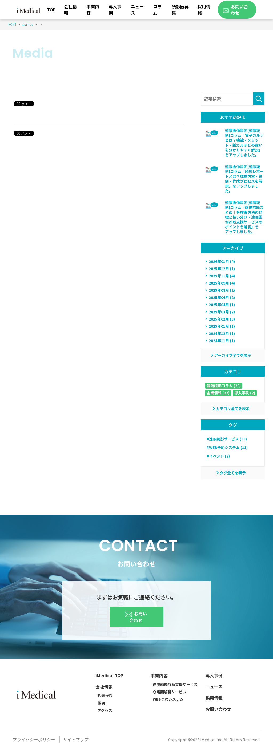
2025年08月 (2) (222, 290)
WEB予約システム (168, 699)
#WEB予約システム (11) (227, 447)
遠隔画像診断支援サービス (175, 684)
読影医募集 (180, 9)
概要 (101, 703)
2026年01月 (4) (222, 261)
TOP (51, 9)
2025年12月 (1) (222, 268)
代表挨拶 (105, 695)
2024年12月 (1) (222, 333)
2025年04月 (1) (222, 304)
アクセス (105, 710)
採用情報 (204, 9)
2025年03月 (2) (222, 311)
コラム (157, 9)
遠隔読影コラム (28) (224, 385)
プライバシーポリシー (34, 739)
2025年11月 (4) (222, 275)
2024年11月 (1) (222, 340)
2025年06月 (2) (222, 297)
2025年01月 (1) (222, 326)
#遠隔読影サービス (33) (227, 439)
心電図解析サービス (169, 691)
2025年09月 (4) (222, 283)
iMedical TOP (109, 675)
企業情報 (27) (218, 392)
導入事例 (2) (244, 392)
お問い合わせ (138, 616)
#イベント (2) (218, 456)
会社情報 (70, 9)
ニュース (137, 9)
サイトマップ (76, 739)
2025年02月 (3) (222, 319)
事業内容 (92, 9)
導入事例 (115, 9)
